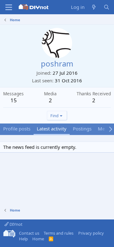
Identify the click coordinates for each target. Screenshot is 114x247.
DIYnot (15, 224)
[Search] (106, 7)
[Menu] (8, 7)
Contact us (29, 233)
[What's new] (94, 7)
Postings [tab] (82, 128)
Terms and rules (58, 233)
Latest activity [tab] (51, 128)
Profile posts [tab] (16, 128)
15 (13, 100)
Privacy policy (91, 233)
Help (23, 239)
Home (38, 239)
